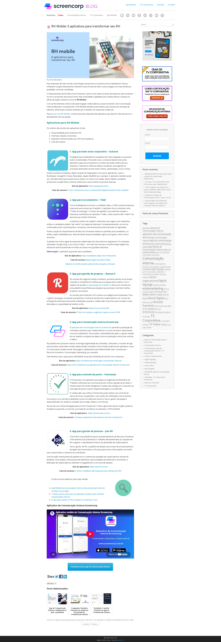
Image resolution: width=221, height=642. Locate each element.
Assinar (157, 156)
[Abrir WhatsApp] (215, 636)
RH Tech (158, 309)
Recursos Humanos (151, 382)
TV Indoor (155, 324)
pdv (151, 302)
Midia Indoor (149, 294)
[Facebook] (139, 15)
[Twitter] (133, 15)
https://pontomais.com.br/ (99, 413)
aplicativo (100, 620)
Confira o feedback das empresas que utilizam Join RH (98, 471)
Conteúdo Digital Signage (153, 269)
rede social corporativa (163, 306)
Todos (60, 15)
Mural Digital (156, 298)
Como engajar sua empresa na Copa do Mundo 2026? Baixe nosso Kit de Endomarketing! (157, 189)
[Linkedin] (145, 15)
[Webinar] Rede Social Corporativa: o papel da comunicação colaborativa (158, 176)
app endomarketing (159, 244)
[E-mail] (122, 15)
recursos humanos (152, 303)
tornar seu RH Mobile (60, 114)
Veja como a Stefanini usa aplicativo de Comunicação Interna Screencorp (98, 365)
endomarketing (152, 288)
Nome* (147, 135)
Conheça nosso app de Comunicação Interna (90, 567)
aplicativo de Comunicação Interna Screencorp (91, 327)
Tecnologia (159, 312)
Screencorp (148, 311)
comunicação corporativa (150, 255)
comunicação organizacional (160, 267)
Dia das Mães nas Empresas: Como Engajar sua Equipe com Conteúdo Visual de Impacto (155, 203)
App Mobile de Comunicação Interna (152, 248)
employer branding (159, 285)
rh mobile (107, 620)
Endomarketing (150, 362)
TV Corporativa (146, 4)
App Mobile (131, 4)
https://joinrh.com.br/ (99, 466)
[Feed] (127, 15)
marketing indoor (160, 292)
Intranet (160, 4)
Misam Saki (121, 640)
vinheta (149, 327)
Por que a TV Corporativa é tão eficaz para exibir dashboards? (156, 183)
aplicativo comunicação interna (152, 229)
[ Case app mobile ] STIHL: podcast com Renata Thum (74, 500)
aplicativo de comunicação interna (156, 235)
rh (143, 309)
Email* (147, 143)
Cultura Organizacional (153, 356)
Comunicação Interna (76, 15)
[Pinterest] (162, 15)
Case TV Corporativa (162, 252)
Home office (149, 365)
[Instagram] (151, 15)
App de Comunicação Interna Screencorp (69, 620)
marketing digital (147, 292)
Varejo (164, 324)
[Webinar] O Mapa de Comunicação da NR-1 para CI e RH (157, 196)
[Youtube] (156, 15)
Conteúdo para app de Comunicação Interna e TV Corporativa (154, 350)
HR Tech (166, 289)
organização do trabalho (98, 285)
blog (131, 620)
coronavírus (155, 274)
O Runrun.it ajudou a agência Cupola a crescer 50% (98, 312)
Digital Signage (150, 359)
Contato (171, 4)
